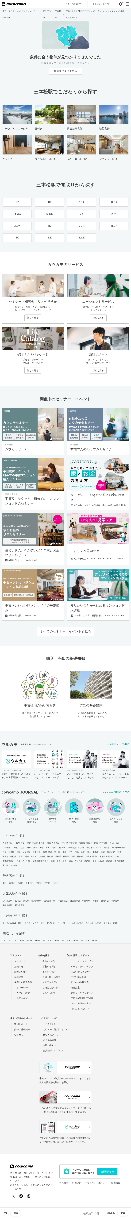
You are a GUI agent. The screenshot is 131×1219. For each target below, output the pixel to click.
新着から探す (49, 966)
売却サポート (21, 1024)
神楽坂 (16, 847)
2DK (49, 941)
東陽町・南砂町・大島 (109, 856)
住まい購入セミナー (81, 971)
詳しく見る (32, 317)
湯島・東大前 (31, 856)
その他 (14, 865)
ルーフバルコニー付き (12, 923)
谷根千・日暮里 (62, 856)
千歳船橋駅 (63, 901)
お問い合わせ (49, 1045)
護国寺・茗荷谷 (9, 856)
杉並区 (55, 883)
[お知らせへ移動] (120, 4)
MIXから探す (48, 993)
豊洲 (48, 847)
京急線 (5, 865)
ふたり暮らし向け (93, 923)
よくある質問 (49, 1040)
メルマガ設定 (21, 998)
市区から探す (49, 971)
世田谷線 (36, 852)
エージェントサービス (82, 961)
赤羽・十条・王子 (58, 861)
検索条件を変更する (65, 71)
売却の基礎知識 (22, 1029)
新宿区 (12, 883)
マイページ (19, 961)
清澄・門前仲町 (59, 847)
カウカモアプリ (51, 1034)
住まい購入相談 (78, 977)
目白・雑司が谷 (108, 852)
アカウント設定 (22, 993)
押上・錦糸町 (93, 852)
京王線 (57, 852)
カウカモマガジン (80, 1008)
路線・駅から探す (51, 977)
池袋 (119, 852)
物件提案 (75, 987)
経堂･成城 (47, 852)
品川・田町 (26, 847)
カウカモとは (49, 1024)
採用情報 (115, 1183)
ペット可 (61, 923)
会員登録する (107, 1171)
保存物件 (18, 977)
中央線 (81, 847)
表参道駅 (115, 901)
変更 (123, 1213)
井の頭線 (6, 847)
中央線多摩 (119, 861)
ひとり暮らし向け (75, 923)
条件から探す (49, 961)
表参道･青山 (8, 843)
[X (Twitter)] (13, 1196)
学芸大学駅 (7, 905)
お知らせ (18, 966)
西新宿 (107, 847)
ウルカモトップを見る (118, 744)
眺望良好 (51, 923)
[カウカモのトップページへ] (14, 4)
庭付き (27, 923)
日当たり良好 (38, 923)
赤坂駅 (95, 901)
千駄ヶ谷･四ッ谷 (94, 847)
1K (9, 941)
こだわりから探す (51, 987)
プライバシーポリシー (96, 1183)
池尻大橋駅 (36, 901)
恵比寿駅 (105, 901)
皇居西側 (72, 847)
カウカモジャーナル (81, 1003)
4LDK (94, 941)
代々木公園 (114, 843)
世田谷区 (29, 883)
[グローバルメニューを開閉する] (127, 4)
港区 (4, 883)
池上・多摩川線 (23, 852)
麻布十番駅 (20, 905)
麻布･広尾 (20, 843)
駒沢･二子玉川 (100, 843)
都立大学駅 (75, 901)
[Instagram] (29, 1196)
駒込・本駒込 (91, 856)
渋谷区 (39, 883)
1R (4, 941)
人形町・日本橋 (46, 856)
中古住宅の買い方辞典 (82, 998)
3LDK (75, 941)
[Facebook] (21, 1196)
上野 (21, 856)
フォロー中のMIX (23, 987)
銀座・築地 (38, 847)
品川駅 (18, 901)
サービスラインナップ (82, 966)
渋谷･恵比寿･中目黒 (35, 843)
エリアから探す (50, 982)
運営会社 (63, 1183)
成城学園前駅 (49, 901)
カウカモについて (73, 4)
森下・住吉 (68, 852)
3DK (68, 941)
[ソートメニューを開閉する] (6, 1213)
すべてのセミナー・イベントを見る (65, 631)
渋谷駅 (26, 901)
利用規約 (76, 1183)
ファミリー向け (110, 923)
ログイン (101, 4)
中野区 (47, 883)
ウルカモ (18, 1034)
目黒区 (20, 883)
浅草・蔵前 (80, 852)
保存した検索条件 (23, 982)
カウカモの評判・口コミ (55, 1029)
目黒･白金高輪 (53, 843)
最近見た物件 (21, 971)
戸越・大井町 (8, 852)
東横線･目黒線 (85, 843)
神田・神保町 (77, 856)
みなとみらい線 (23, 861)
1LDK (21, 941)
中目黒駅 (86, 901)
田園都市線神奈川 (40, 861)
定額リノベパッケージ (82, 993)
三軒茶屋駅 (7, 901)
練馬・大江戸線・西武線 (79, 861)
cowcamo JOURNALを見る (115, 792)
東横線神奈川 (8, 861)
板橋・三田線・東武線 (102, 861)
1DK (14, 941)
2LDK (56, 941)
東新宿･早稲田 (118, 847)
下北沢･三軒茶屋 (69, 843)
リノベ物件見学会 (80, 982)
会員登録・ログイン (53, 1050)
